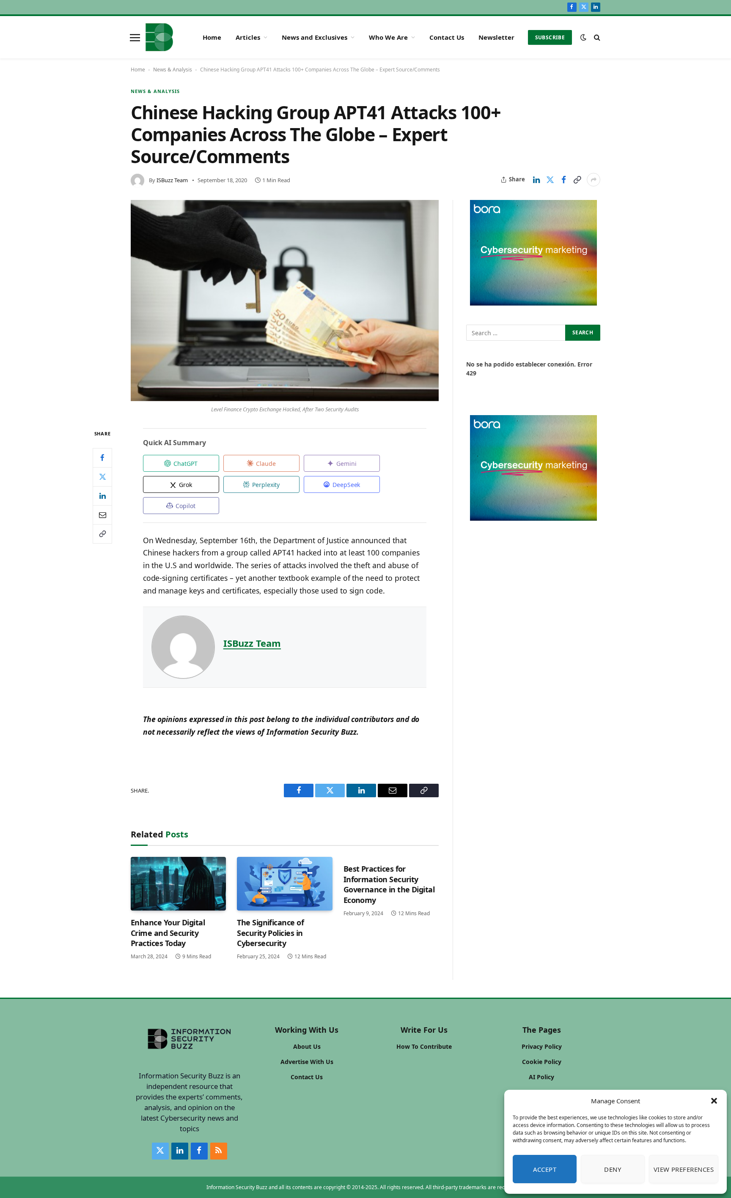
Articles (248, 37)
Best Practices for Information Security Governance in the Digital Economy (389, 884)
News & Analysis (172, 69)
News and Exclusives (314, 37)
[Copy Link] (577, 179)
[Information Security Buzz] (159, 37)
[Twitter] (102, 477)
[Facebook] (102, 458)
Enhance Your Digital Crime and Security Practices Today (168, 932)
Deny (612, 1169)
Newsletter (496, 37)
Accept (545, 1169)
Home (212, 37)
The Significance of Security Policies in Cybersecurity (270, 932)
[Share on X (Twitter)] (550, 179)
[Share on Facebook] (563, 179)
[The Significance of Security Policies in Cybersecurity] (284, 884)
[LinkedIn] (102, 496)
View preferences (684, 1169)
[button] (714, 1101)
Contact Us (446, 37)
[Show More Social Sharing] (593, 179)
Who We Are (388, 37)
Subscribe (550, 37)
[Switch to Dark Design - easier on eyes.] (583, 37)
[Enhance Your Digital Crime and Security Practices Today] (178, 884)
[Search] (596, 37)
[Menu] (135, 37)
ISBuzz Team (172, 180)
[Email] (102, 515)
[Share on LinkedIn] (536, 179)
